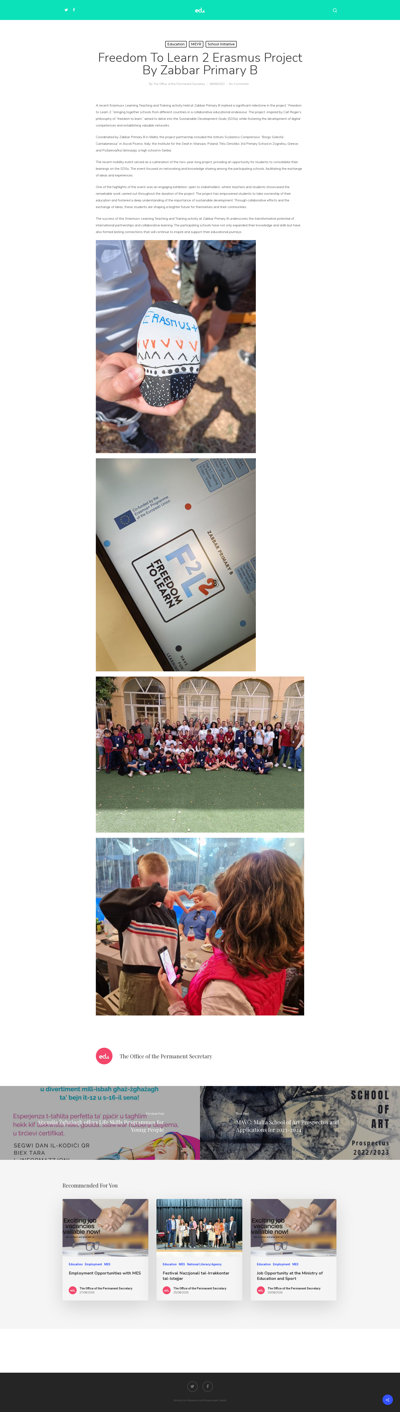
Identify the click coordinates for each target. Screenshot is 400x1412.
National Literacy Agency (204, 1264)
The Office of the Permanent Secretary (179, 84)
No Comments (239, 84)
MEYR (196, 44)
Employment (93, 1264)
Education (176, 44)
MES (107, 1264)
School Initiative (221, 44)
